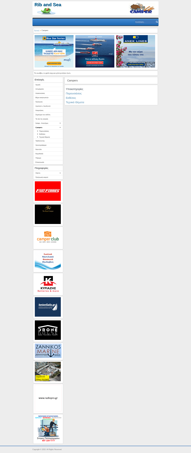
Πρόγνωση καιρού (41, 177)
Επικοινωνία (39, 162)
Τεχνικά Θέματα (44, 137)
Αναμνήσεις (39, 110)
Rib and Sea (47, 4)
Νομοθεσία (39, 154)
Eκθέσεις (42, 134)
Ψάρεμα (38, 158)
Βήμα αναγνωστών (41, 98)
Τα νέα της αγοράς (41, 119)
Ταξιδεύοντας (40, 141)
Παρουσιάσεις (44, 131)
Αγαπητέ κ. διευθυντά (42, 106)
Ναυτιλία (38, 149)
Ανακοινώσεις (40, 93)
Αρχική (36, 30)
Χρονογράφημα (40, 145)
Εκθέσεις (71, 97)
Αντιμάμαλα (39, 89)
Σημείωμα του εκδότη (42, 115)
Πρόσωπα (38, 102)
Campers (38, 127)
